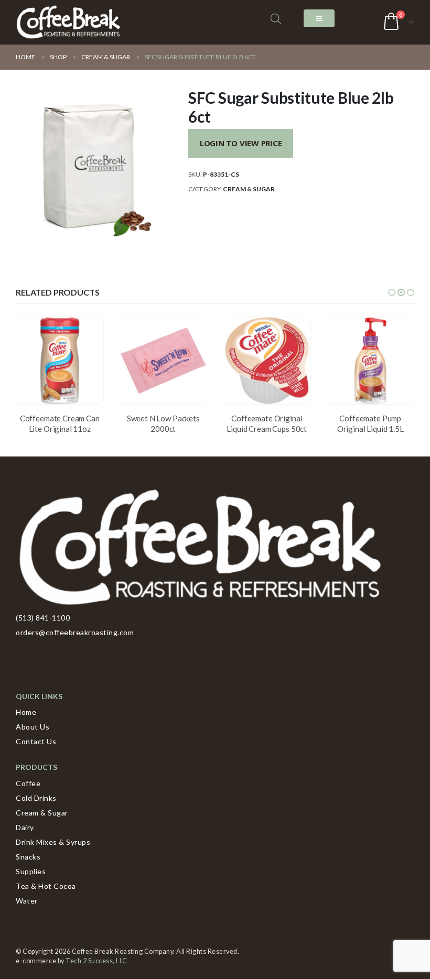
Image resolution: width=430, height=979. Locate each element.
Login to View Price (241, 143)
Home (26, 712)
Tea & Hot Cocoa (46, 886)
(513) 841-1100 (43, 617)
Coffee (28, 783)
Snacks (28, 856)
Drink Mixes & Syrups (53, 841)
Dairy (25, 827)
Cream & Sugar (249, 189)
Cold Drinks (36, 797)
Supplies (31, 871)
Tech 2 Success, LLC (96, 961)
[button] (391, 292)
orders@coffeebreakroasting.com (75, 632)
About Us (32, 726)
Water (27, 900)
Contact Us (36, 741)
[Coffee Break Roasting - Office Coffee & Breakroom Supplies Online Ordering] (68, 22)
